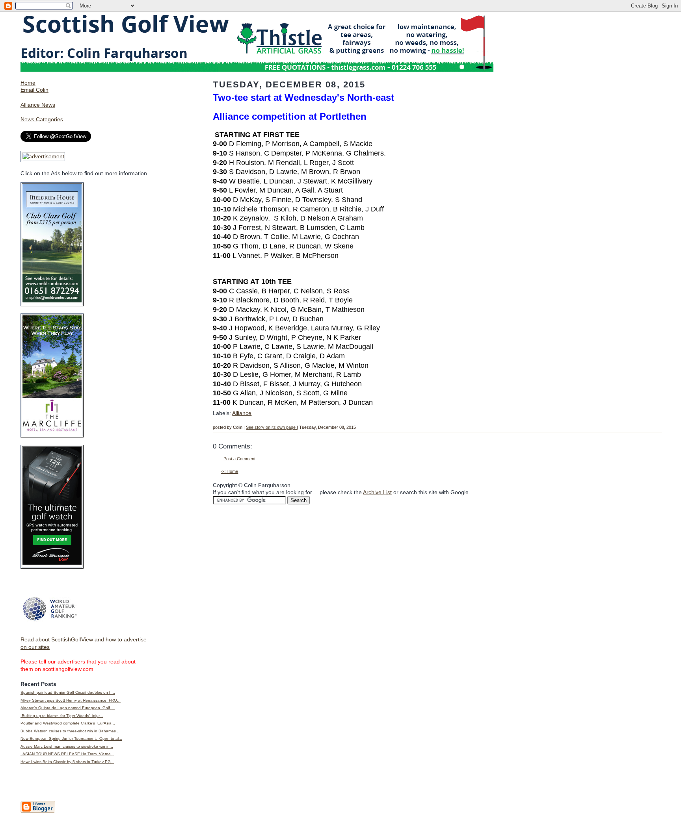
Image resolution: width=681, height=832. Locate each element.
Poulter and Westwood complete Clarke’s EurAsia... (67, 723)
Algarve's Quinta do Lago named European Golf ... (67, 708)
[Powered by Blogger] (37, 811)
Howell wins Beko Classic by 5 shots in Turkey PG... (67, 762)
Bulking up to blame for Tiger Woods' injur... (61, 715)
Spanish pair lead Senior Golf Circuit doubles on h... (67, 692)
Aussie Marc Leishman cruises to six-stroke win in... (66, 746)
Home (27, 83)
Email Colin (34, 90)
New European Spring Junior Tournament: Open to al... (71, 738)
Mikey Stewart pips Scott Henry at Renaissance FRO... (70, 700)
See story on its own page (271, 427)
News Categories (41, 119)
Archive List (377, 492)
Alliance (241, 413)
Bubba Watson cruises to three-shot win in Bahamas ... (70, 731)
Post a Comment (239, 458)
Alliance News (37, 105)
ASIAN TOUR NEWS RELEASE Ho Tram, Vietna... (67, 754)
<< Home (229, 471)
